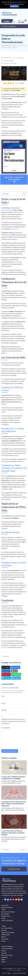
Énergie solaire (5, 916)
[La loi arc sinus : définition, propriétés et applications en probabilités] (14, 767)
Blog (14, 45)
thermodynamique (6, 210)
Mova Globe (4, 939)
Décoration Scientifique (8, 912)
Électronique (5, 914)
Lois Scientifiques (19, 57)
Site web (3, 710)
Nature (3, 941)
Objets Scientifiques (6, 45)
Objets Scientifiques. (8, 968)
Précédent (5, 850)
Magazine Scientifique (7, 932)
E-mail (3, 703)
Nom (3, 696)
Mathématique (5, 934)
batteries (16, 262)
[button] (8, 26)
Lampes (3, 926)
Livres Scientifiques (7, 928)
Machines (4, 930)
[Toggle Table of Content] (23, 194)
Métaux (3, 937)
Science (3, 962)
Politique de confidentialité (19, 973)
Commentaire (5, 728)
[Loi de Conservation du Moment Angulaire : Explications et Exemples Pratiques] (14, 821)
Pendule (3, 951)
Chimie (3, 909)
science (5, 647)
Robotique (4, 957)
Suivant (23, 850)
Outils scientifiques (7, 948)
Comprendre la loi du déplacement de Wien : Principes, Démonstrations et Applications (13, 803)
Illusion (3, 918)
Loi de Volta (5, 656)
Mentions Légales (6, 973)
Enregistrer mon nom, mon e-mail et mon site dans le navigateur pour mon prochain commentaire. (13, 721)
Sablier (3, 959)
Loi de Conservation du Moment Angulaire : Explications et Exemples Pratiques (13, 833)
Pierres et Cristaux (6, 955)
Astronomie (4, 905)
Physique (4, 953)
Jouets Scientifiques (7, 920)
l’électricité (15, 229)
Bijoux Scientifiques (7, 907)
